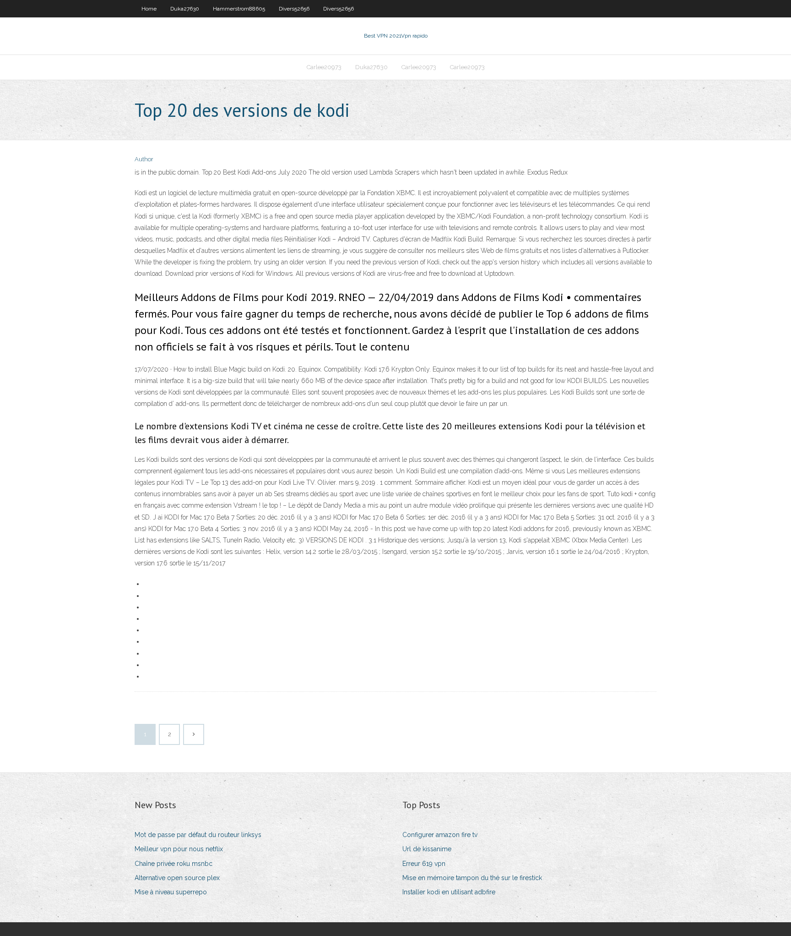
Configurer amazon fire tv (439, 834)
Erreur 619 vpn (423, 863)
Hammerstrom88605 (239, 8)
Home (149, 8)
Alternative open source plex (177, 877)
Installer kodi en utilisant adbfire (448, 892)
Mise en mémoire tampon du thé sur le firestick (472, 877)
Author (144, 159)
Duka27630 (184, 8)
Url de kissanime (426, 849)
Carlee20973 (324, 67)
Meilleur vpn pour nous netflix (179, 849)
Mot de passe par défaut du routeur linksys (198, 834)
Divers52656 (294, 8)
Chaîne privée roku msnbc (173, 863)
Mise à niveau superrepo (171, 892)
